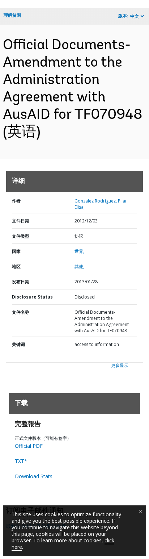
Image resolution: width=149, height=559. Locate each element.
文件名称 (20, 312)
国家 (16, 251)
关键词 (18, 344)
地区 (16, 266)
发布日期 (20, 282)
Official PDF (29, 445)
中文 (134, 16)
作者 (16, 201)
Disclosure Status (32, 297)
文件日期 (20, 221)
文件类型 (20, 236)
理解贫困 (12, 15)
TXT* (21, 461)
